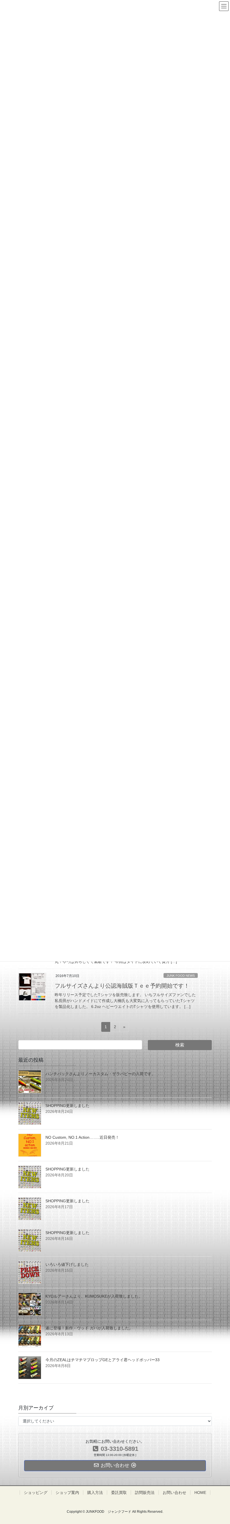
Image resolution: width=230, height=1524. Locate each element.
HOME (200, 1492)
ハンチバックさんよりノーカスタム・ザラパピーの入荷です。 (100, 1073)
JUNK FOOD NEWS (181, 975)
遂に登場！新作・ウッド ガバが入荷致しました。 (89, 1328)
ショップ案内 (67, 1492)
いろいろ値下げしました (67, 1264)
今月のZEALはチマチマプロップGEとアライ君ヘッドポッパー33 (102, 1360)
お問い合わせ (174, 1492)
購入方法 (95, 1492)
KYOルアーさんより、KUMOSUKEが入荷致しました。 (93, 1296)
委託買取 (119, 1492)
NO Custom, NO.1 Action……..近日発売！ (82, 1137)
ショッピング (35, 1492)
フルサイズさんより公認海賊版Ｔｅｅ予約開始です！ (122, 986)
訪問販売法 (145, 1492)
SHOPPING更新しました (67, 1105)
